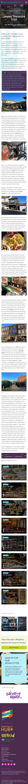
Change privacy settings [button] (7, 761)
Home (6, 24)
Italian (11, 309)
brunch (18, 133)
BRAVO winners (14, 647)
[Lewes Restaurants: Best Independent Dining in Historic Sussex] (14, 624)
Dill (17, 347)
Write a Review (5, 756)
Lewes (10, 41)
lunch (13, 170)
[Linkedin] (8, 764)
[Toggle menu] (25, 2)
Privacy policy (4, 759)
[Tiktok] (11, 764)
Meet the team (4, 748)
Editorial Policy (4, 749)
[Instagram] (5, 764)
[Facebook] (2, 764)
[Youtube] (14, 764)
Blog (9, 24)
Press (2, 757)
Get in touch (4, 751)
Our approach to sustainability (8, 754)
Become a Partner (5, 752)
